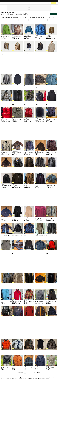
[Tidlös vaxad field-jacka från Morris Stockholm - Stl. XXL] (40, 145)
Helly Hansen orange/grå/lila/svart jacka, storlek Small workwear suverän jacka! (40, 318)
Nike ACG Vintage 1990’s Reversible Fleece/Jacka (5, 86)
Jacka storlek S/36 (38, 86)
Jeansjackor (40, 17)
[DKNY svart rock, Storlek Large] (29, 278)
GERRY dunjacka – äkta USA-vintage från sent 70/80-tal (16, 351)
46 (35, 234)
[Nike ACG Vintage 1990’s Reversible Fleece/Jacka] (6, 79)
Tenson (3, 35)
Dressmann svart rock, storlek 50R (17, 102)
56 (46, 151)
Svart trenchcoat (15, 218)
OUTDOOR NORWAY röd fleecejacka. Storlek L (38, 218)
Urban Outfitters (49, 118)
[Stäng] (57, 0)
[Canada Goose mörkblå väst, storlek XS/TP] (40, 95)
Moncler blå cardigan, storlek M (39, 119)
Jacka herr (25, 185)
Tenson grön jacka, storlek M (5, 36)
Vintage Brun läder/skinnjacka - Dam (17, 36)
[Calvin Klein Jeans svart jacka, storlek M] (17, 228)
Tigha (48, 234)
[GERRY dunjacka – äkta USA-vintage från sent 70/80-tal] (17, 344)
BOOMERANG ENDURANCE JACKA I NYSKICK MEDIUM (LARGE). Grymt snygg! (17, 318)
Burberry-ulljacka (48, 36)
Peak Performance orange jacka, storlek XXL (17, 367)
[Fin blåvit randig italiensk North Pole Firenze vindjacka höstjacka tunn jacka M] (29, 145)
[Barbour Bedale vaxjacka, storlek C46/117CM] (51, 294)
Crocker (15, 118)
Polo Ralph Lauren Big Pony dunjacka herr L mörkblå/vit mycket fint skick (51, 318)
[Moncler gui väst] (29, 112)
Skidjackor (22, 17)
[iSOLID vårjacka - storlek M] (29, 245)
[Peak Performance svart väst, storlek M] (6, 311)
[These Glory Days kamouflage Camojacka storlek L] (17, 145)
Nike (4, 85)
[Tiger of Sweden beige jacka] (29, 211)
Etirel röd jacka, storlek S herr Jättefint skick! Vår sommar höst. (17, 301)
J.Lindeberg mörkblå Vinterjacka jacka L (40, 367)
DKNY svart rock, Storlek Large (28, 284)
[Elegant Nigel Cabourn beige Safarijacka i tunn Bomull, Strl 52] (17, 278)
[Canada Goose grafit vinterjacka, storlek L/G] (17, 245)
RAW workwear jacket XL (4, 218)
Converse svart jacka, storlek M (6, 185)
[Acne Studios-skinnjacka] (29, 29)
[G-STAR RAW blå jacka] (40, 29)
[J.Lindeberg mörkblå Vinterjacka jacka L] (40, 360)
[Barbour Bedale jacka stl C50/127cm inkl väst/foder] (51, 344)
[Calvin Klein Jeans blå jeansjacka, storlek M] (40, 162)
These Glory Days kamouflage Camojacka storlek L (16, 152)
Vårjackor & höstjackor (33, 17)
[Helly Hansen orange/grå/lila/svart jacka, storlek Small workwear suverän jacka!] (40, 311)
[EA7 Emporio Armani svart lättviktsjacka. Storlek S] (17, 178)
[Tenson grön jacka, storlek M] (6, 29)
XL (1, 217)
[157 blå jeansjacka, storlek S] (51, 79)
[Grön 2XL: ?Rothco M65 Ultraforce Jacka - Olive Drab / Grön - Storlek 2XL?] (51, 178)
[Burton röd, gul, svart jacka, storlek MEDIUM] (29, 294)
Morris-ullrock (37, 53)
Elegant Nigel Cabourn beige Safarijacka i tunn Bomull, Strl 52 (17, 284)
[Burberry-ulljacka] (51, 29)
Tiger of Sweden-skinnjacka (5, 53)
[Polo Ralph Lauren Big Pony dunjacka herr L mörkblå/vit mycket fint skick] (51, 311)
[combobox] (20, 3)
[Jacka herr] (29, 178)
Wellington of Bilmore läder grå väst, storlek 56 (5, 251)
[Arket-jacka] (51, 46)
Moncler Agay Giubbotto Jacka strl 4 (29, 102)
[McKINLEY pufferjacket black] (6, 162)
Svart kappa (25, 235)
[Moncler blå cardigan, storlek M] (40, 112)
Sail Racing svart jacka (49, 102)
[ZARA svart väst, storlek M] (29, 79)
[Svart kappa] (29, 228)
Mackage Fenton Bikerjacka (5, 152)
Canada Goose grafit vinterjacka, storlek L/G (17, 251)
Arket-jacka (48, 53)
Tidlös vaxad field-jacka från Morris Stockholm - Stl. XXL (40, 152)
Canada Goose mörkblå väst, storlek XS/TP (39, 102)
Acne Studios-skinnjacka (27, 36)
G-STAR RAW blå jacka (38, 36)
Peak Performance (16, 366)
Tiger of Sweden (27, 217)
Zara (25, 85)
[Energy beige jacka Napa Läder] (51, 211)
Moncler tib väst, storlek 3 (5, 119)
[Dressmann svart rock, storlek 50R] (17, 95)
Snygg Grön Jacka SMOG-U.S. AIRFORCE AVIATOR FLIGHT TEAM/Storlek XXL (5, 284)
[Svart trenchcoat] (17, 211)
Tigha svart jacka (48, 235)
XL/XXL (2, 85)
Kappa (37, 234)
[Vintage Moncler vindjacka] (51, 245)
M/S (24, 118)
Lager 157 (48, 85)
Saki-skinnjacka (14, 53)
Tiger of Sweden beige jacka (28, 218)
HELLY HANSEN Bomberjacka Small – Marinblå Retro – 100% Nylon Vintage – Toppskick (40, 284)
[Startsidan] (8, 3)
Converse (3, 184)
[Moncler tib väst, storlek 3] (6, 112)
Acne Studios (27, 35)
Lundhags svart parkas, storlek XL (51, 284)
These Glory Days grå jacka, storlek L (5, 367)
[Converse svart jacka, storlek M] (6, 178)
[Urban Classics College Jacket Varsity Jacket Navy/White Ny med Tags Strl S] (40, 344)
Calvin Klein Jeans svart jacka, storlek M (16, 235)
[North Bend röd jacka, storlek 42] (29, 311)
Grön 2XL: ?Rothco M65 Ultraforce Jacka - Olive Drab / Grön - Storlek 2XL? (51, 185)
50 (1, 151)
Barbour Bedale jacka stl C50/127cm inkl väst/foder (50, 351)
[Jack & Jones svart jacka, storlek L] (17, 162)
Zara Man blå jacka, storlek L (28, 367)
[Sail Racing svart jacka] (51, 95)
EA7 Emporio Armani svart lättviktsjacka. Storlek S (16, 185)
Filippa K (49, 366)
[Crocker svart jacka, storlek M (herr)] (17, 112)
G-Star (37, 35)
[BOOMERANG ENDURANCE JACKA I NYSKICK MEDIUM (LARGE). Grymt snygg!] (17, 311)
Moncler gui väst (26, 119)
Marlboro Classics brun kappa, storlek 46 (39, 235)
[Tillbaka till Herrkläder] (1, 17)
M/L (12, 35)
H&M (14, 217)
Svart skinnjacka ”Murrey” (39, 251)
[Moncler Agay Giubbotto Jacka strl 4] (29, 95)
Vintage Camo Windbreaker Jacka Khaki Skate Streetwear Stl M (29, 351)
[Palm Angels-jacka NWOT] (29, 46)
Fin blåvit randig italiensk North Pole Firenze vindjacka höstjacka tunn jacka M (29, 152)
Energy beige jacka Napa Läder (51, 218)
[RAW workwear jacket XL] (6, 211)
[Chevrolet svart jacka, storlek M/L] (29, 162)
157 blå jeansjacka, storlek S (50, 86)
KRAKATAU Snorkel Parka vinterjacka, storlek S (39, 301)
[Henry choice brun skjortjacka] (6, 228)
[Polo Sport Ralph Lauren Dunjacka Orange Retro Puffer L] (6, 344)
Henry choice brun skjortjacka (5, 235)
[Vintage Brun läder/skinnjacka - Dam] (17, 29)
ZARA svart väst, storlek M (28, 86)
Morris (37, 151)
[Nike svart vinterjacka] (6, 95)
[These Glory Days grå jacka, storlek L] (6, 360)
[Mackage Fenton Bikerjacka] (6, 145)
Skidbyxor (26, 17)
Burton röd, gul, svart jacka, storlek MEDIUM (29, 301)
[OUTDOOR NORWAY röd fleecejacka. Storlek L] (40, 211)
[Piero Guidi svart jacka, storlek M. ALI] (51, 162)
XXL (35, 151)
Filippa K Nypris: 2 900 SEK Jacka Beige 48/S (51, 367)
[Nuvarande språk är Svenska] (32, 3)
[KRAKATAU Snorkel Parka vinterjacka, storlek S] (40, 294)
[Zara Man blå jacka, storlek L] (29, 360)
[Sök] (27, 3)
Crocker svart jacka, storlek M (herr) (16, 119)
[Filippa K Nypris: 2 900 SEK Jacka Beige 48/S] (51, 360)
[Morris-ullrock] (40, 46)
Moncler (3, 118)
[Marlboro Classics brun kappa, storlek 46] (40, 228)
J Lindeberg (38, 366)
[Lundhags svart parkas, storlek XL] (51, 278)
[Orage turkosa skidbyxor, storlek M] (6, 294)
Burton (26, 300)
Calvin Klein (15, 234)
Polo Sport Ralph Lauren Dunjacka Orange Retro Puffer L (6, 351)
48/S (47, 366)
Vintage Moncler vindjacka (50, 251)
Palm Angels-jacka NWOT (27, 53)
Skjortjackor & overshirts (15, 17)
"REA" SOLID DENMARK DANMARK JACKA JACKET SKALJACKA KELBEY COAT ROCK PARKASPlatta (17, 86)
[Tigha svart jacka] (51, 228)
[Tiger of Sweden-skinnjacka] (6, 46)
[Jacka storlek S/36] (40, 79)
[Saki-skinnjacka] (17, 46)
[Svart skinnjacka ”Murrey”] (40, 245)
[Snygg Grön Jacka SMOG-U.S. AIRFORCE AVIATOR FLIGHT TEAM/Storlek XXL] (6, 278)
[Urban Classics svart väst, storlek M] (51, 112)
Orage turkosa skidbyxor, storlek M (6, 301)
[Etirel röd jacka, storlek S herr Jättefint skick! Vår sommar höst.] (17, 294)
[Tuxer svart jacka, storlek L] (40, 178)
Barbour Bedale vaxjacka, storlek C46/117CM (51, 301)
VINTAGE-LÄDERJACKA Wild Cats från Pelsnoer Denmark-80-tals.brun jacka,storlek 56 (51, 152)
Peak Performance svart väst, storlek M (5, 318)
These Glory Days (15, 151)
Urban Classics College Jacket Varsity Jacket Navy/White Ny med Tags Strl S (40, 351)
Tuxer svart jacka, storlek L (39, 185)
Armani (14, 184)
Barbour (49, 300)
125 (34, 372)
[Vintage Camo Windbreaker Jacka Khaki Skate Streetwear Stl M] (29, 344)
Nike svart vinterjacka (4, 102)
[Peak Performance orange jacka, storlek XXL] (17, 360)
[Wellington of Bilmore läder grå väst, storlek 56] (6, 245)
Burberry (48, 35)
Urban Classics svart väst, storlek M (51, 119)
